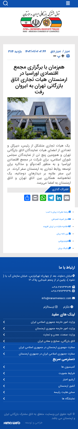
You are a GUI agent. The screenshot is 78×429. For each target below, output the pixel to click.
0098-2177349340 (61, 291)
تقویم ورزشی (63, 241)
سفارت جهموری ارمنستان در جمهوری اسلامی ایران (47, 347)
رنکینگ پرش (63, 248)
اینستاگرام (49, 307)
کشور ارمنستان (66, 386)
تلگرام (67, 307)
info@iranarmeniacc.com (57, 298)
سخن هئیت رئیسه (64, 392)
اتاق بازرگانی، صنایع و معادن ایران (56, 341)
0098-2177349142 (62, 287)
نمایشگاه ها (68, 398)
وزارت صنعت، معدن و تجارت (59, 334)
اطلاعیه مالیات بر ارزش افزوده (55, 226)
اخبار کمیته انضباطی (60, 219)
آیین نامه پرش (63, 233)
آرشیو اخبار (69, 379)
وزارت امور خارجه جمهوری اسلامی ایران (53, 322)
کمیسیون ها (68, 367)
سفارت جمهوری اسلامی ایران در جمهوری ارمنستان (47, 354)
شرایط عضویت (67, 373)
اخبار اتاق (55, 51)
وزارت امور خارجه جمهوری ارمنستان (55, 328)
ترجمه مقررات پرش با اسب (57, 212)
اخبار (67, 51)
